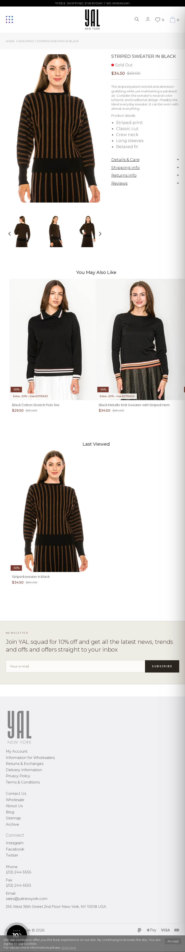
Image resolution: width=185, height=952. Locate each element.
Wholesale (15, 799)
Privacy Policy (18, 776)
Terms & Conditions (23, 782)
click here (68, 947)
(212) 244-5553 (18, 885)
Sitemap (13, 818)
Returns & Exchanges (24, 763)
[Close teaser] (8, 945)
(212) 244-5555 (18, 872)
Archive (12, 824)
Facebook (15, 849)
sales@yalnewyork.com (26, 898)
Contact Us (16, 793)
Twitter (12, 855)
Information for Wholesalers (30, 757)
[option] (22, 233)
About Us (14, 805)
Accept (173, 941)
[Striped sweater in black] (22, 231)
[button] (17, 935)
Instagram (15, 843)
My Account (16, 751)
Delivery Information (24, 770)
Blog (10, 812)
